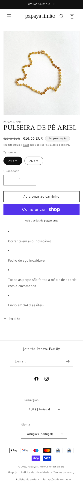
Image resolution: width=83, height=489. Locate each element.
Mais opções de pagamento (42, 220)
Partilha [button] (15, 319)
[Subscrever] (68, 361)
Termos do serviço (64, 472)
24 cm (13, 161)
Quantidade (11, 171)
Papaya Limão (36, 466)
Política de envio (26, 479)
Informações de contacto (56, 479)
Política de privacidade (35, 472)
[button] (9, 16)
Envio (26, 144)
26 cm (34, 161)
